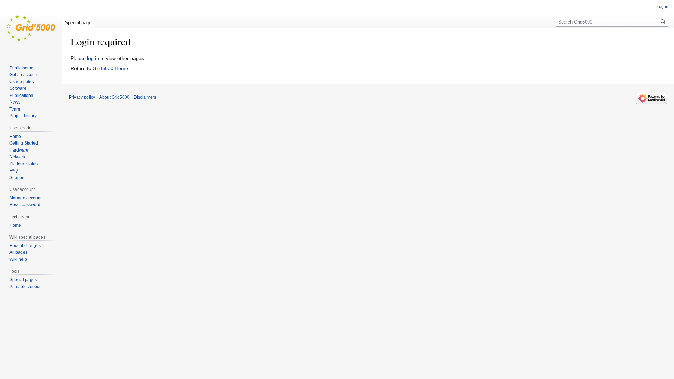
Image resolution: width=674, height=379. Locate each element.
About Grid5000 (114, 97)
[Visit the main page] (31, 28)
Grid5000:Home (110, 68)
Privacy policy (82, 97)
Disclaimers (145, 97)
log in (93, 58)
